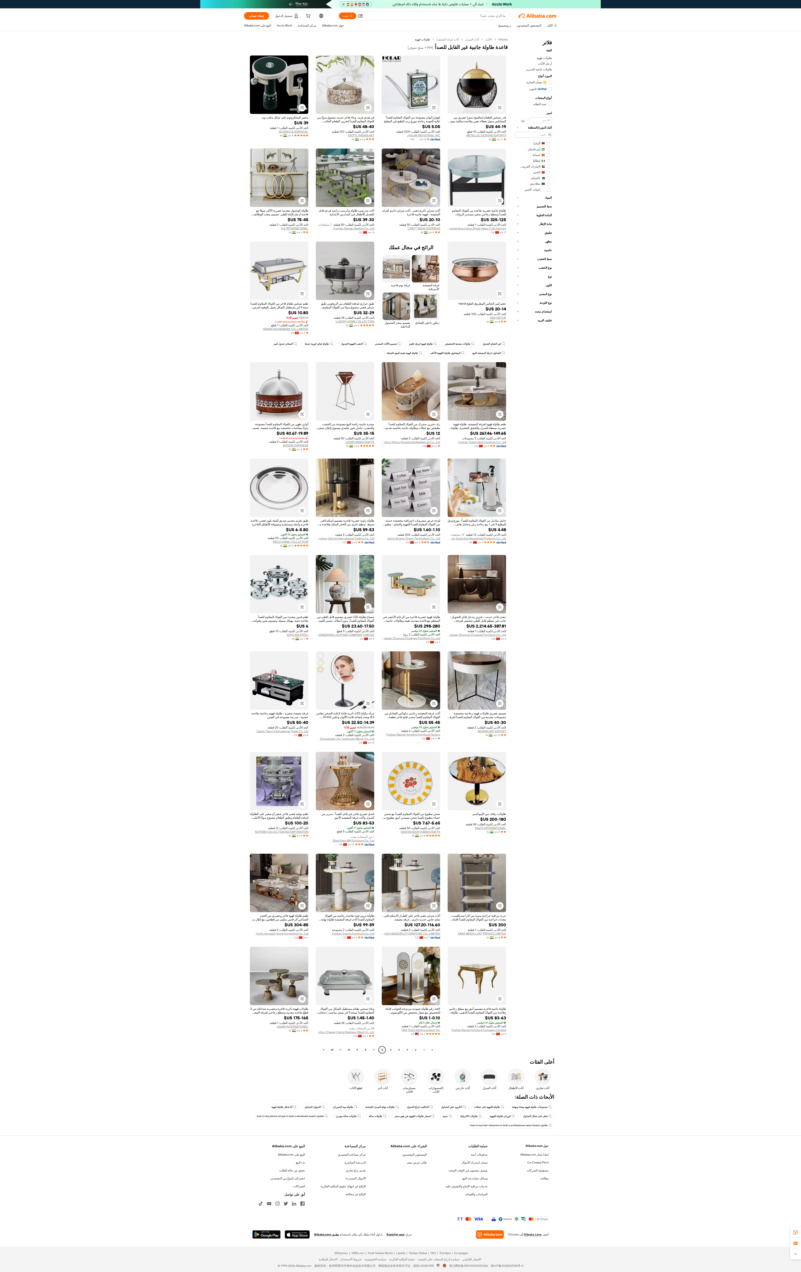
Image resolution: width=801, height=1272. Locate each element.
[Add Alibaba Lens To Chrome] (490, 1234)
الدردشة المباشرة (355, 1162)
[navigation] (533, 545)
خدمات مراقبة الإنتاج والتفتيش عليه (467, 1186)
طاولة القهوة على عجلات (487, 1107)
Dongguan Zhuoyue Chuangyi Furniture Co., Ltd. (477, 635)
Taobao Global (418, 1253)
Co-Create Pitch (538, 1162)
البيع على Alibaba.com (291, 1154)
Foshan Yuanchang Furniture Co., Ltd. (482, 442)
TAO (433, 1253)
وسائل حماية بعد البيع (475, 1178)
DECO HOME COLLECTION (290, 541)
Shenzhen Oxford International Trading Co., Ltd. (345, 538)
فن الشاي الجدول (491, 343)
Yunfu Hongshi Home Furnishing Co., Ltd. (282, 933)
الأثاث (488, 39)
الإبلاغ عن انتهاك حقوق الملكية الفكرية (343, 1186)
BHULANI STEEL (297, 635)
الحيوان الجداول (312, 1107)
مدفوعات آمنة (479, 1154)
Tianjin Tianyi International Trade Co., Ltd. (282, 731)
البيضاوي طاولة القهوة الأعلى (445, 353)
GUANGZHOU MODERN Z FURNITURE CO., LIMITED (411, 933)
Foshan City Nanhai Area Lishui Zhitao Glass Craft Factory (477, 228)
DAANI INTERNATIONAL (292, 1026)
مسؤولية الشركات (538, 1170)
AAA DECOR (498, 317)
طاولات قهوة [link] (422, 39)
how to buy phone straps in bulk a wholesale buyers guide (290, 1116)
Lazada (400, 1253)
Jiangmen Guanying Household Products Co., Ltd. (477, 538)
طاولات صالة (375, 1116)
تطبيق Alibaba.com (326, 1234)
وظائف (544, 1178)
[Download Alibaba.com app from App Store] (297, 1234)
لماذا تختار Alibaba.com (534, 1154)
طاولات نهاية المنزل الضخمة (380, 1107)
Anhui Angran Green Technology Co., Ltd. (413, 538)
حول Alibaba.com (537, 1145)
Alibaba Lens (533, 1234)
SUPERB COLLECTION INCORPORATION (281, 831)
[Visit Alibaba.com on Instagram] (277, 1203)
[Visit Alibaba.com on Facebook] (302, 1203)
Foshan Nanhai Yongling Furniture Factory (413, 734)
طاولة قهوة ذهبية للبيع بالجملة (402, 353)
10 (349, 1049)
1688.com (357, 1253)
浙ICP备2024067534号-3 (507, 1265)
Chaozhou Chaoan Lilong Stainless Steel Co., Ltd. (345, 1032)
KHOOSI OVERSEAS (295, 445)
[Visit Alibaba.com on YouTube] (269, 1203)
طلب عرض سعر (417, 1162)
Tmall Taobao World (380, 1253)
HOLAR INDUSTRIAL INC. (423, 135)
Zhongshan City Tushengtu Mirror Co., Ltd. (347, 738)
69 (332, 1049)
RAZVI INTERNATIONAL (490, 828)
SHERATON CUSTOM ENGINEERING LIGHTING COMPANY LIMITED (345, 635)
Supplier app (395, 1234)
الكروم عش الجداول (451, 1107)
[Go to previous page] (432, 1050)
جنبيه (445, 1116)
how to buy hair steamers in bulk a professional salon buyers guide (509, 1125)
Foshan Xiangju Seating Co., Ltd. (353, 228)
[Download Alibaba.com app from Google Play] (266, 1234)
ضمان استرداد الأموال (475, 1162)
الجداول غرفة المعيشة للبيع (486, 353)
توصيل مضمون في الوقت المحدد (468, 1170)
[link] (795, 1232)
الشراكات (299, 1186)
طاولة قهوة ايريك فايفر (421, 343)
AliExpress (341, 1253)
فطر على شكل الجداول (535, 1116)
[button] (360, 15)
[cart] (308, 16)
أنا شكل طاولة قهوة (282, 1107)
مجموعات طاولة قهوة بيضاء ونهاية (530, 1107)
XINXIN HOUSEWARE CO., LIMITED (285, 329)
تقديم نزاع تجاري (356, 1170)
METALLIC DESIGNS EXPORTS (486, 135)
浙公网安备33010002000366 (468, 1265)
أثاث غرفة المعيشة (447, 39)
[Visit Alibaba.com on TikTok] (260, 1203)
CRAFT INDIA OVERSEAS (424, 228)
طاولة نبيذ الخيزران (343, 1107)
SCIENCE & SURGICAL (293, 131)
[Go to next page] (323, 1050)
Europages (461, 1253)
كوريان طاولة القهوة (500, 1116)
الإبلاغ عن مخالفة (356, 1194)
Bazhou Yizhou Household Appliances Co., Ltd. (411, 442)
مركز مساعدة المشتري (352, 1154)
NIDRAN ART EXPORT (492, 731)
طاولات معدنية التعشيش (457, 343)
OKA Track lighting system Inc (421, 1030)
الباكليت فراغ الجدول (418, 1107)
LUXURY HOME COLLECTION (355, 321)
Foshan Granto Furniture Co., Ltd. (352, 933)
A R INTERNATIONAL (294, 228)
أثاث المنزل (472, 39)
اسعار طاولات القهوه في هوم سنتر (412, 1116)
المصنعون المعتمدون (414, 1154)
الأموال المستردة (356, 1178)
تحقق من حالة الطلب (292, 1170)
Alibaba (503, 39)
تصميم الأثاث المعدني (386, 343)
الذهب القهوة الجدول (352, 343)
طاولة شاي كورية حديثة (317, 343)
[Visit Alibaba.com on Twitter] (285, 1203)
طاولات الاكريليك (469, 1116)
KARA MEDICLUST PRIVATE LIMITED (482, 933)
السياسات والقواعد (476, 1194)
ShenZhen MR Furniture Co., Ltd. (353, 840)
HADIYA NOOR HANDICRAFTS (420, 831)
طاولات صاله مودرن (346, 1116)
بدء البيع (300, 1162)
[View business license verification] (438, 1266)
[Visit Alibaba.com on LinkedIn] (294, 1203)
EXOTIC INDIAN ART (361, 135)
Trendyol (445, 1253)
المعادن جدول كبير (283, 343)
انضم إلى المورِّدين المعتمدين (287, 1178)
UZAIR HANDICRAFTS (359, 442)
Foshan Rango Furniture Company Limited (478, 1030)
